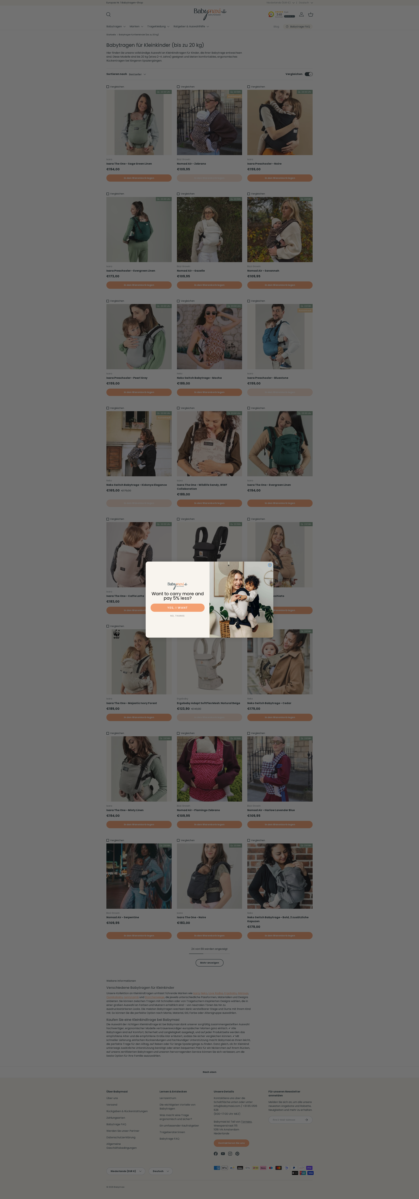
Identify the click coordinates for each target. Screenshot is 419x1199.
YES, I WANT (177, 608)
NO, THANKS (177, 615)
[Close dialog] (270, 565)
